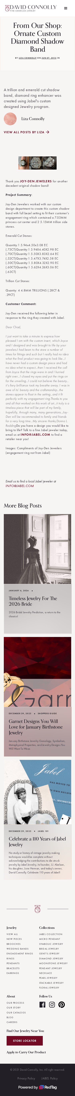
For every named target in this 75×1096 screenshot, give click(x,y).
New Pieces (14, 939)
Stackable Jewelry (51, 982)
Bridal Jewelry (49, 948)
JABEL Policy (49, 1078)
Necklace (45, 973)
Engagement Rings (20, 953)
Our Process (15, 1002)
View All (12, 934)
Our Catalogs (16, 1012)
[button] (66, 8)
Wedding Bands (18, 948)
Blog (10, 1017)
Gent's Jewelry (49, 953)
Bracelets (13, 968)
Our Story (14, 1007)
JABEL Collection (51, 934)
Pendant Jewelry (50, 968)
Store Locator (24, 1041)
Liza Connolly (28, 58)
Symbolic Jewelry (51, 944)
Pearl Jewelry (48, 978)
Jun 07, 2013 (49, 58)
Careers (12, 1022)
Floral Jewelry (49, 987)
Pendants (13, 963)
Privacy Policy (26, 1078)
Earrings (13, 973)
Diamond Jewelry (51, 958)
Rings (10, 958)
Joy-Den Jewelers (36, 181)
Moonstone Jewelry (53, 963)
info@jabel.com (35, 434)
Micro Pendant (49, 939)
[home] (31, 8)
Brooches (14, 944)
